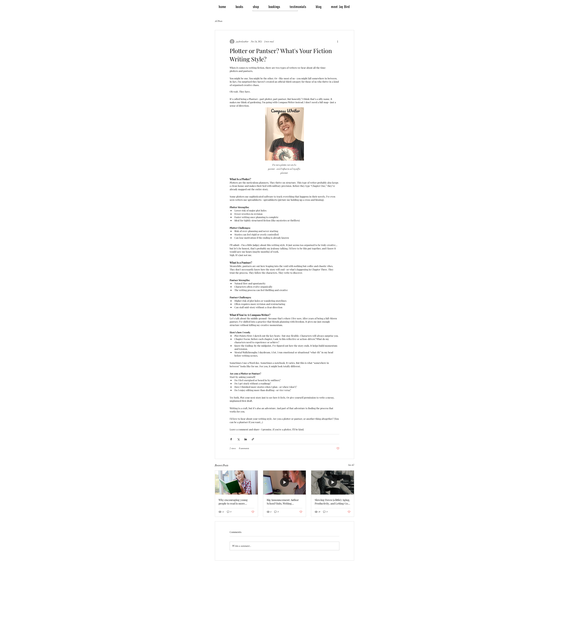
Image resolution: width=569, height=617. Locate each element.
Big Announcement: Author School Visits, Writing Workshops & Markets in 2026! (283, 501)
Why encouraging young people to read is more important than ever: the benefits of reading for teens (235, 501)
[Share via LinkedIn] (245, 439)
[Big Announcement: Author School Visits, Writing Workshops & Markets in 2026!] (284, 483)
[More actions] (337, 41)
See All (351, 465)
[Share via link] (252, 439)
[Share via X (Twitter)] (238, 439)
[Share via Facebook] (231, 439)
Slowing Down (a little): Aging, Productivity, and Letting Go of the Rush (332, 501)
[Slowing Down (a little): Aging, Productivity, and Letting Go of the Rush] (332, 483)
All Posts (218, 21)
